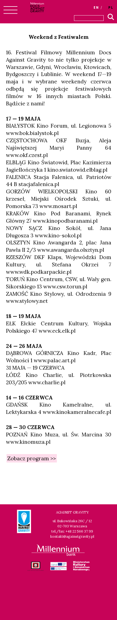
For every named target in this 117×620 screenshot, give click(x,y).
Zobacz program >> (31, 458)
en (96, 7)
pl (110, 7)
